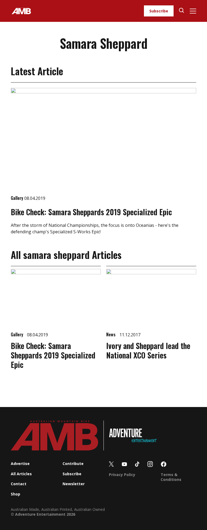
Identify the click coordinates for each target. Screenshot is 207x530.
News (111, 334)
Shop (15, 494)
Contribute (73, 463)
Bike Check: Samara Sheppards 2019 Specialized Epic (91, 211)
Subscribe (158, 10)
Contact (18, 483)
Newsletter (74, 483)
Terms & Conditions (171, 477)
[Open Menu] (192, 11)
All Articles (21, 473)
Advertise (20, 463)
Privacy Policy (122, 474)
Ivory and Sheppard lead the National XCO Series (148, 350)
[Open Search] (181, 11)
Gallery (17, 198)
